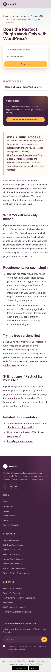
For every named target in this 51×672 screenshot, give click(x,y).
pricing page (9, 365)
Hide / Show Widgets (11, 550)
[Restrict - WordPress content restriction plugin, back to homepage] (9, 4)
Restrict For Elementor (12, 593)
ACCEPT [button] (34, 668)
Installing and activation (20, 441)
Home (5, 16)
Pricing (6, 511)
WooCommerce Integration (14, 607)
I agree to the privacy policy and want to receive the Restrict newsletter (26, 647)
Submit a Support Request (25, 119)
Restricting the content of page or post (19, 598)
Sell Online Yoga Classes (13, 545)
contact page (14, 398)
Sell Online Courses (11, 540)
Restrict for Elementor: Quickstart (17, 612)
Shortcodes (8, 603)
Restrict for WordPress (34, 184)
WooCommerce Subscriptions (22, 155)
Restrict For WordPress (12, 588)
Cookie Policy (36, 664)
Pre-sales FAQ (37, 16)
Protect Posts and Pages (13, 564)
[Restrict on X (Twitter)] (5, 486)
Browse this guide (13, 81)
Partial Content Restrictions (14, 568)
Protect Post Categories (13, 559)
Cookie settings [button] (20, 668)
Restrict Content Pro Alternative (16, 573)
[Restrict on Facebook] (11, 486)
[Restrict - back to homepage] (25, 466)
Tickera (29, 159)
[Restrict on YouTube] (16, 486)
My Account (8, 506)
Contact (6, 520)
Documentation (20, 16)
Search (25, 64)
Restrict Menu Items (11, 554)
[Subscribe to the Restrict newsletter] (44, 639)
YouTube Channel (10, 525)
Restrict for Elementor (19, 188)
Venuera (11, 162)
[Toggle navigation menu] (45, 7)
